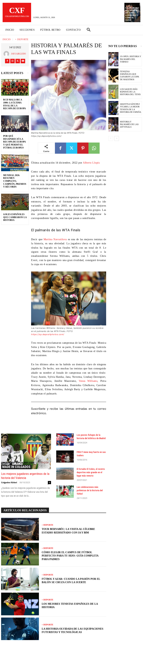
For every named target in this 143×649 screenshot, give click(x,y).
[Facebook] (7, 61)
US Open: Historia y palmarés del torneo (130, 59)
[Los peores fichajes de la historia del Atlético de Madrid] (65, 439)
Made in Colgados (16, 467)
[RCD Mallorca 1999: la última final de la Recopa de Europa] (15, 87)
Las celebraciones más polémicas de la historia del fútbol (90, 490)
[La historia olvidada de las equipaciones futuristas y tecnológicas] (20, 629)
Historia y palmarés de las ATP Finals (129, 124)
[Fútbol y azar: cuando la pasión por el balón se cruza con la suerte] (20, 579)
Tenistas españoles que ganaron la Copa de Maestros (129, 75)
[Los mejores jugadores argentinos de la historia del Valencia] (26, 451)
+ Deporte (21, 39)
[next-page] (116, 138)
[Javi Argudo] (7, 54)
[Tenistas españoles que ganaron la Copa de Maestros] (113, 75)
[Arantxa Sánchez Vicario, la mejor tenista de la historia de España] (113, 108)
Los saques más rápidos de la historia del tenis (130, 92)
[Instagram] (12, 61)
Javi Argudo (18, 53)
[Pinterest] (82, 148)
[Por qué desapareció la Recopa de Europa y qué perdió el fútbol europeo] (15, 123)
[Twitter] (17, 61)
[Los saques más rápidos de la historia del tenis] (113, 92)
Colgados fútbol (9, 482)
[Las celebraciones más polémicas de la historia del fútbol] (65, 491)
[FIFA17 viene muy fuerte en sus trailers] (65, 456)
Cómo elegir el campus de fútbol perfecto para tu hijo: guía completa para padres (70, 555)
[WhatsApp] (94, 148)
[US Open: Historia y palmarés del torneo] (113, 59)
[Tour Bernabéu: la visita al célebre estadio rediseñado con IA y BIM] (20, 529)
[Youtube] (23, 61)
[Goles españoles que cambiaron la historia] (15, 202)
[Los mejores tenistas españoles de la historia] (20, 604)
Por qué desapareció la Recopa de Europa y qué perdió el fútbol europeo (14, 142)
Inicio (7, 39)
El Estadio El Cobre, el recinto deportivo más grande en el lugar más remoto (91, 472)
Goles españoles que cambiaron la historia (15, 217)
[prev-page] (110, 138)
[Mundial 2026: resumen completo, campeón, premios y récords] (15, 162)
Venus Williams (88, 381)
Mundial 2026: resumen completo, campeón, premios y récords (14, 181)
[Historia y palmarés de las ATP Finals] (113, 124)
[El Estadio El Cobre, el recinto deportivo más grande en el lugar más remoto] (65, 473)
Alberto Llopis (91, 162)
